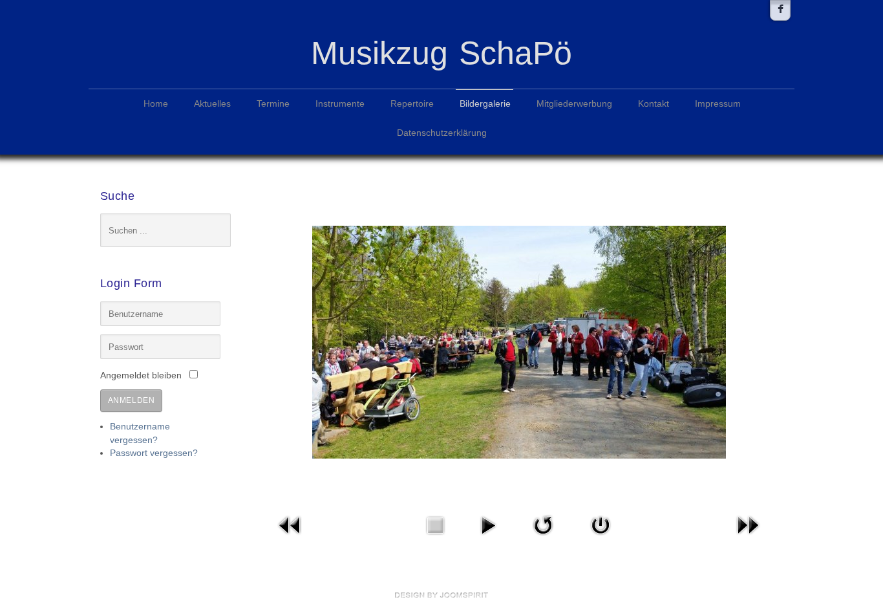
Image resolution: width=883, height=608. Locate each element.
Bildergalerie (485, 104)
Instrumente (340, 104)
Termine (273, 104)
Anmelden (131, 400)
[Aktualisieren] (543, 524)
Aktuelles (212, 104)
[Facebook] (780, 10)
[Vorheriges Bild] (290, 524)
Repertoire (412, 104)
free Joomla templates (441, 595)
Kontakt (653, 104)
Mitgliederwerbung (574, 104)
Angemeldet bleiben (141, 375)
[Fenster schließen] (600, 524)
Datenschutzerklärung (442, 133)
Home (156, 104)
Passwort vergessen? (154, 453)
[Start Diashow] (488, 524)
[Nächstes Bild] (747, 524)
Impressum (718, 104)
